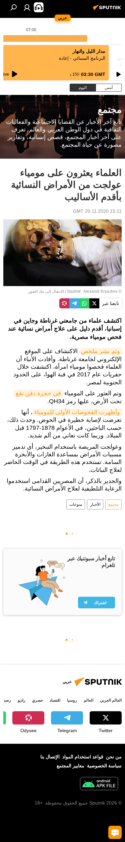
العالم (88, 700)
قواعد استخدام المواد (82, 756)
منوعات (75, 504)
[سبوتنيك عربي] (108, 10)
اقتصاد (55, 700)
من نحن (114, 756)
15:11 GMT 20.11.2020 (97, 211)
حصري (37, 700)
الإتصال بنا (50, 756)
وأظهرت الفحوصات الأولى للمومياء (77, 412)
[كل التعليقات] (115, 832)
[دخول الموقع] (27, 7)
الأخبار (95, 504)
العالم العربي (111, 700)
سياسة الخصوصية (104, 765)
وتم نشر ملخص (100, 351)
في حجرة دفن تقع (38, 393)
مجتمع (113, 504)
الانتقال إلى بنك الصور (46, 291)
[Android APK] (99, 784)
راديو (21, 700)
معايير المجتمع (70, 765)
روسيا (72, 700)
